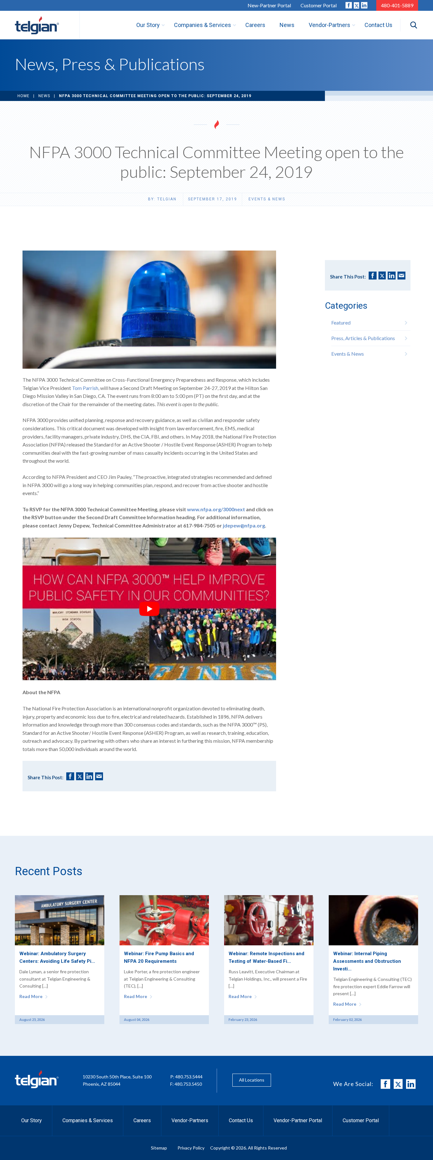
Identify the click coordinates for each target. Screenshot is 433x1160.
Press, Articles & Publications (363, 338)
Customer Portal (319, 5)
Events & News (267, 199)
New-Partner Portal (269, 5)
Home (23, 96)
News (44, 96)
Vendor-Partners (189, 1120)
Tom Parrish (85, 388)
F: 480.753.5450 (186, 1084)
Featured (341, 322)
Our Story (31, 1120)
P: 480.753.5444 (186, 1076)
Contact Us (241, 1120)
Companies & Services (87, 1120)
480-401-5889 (397, 5)
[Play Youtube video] (149, 609)
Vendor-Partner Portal (298, 1120)
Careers (142, 1120)
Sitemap (159, 1147)
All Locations (251, 1080)
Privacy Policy (191, 1147)
